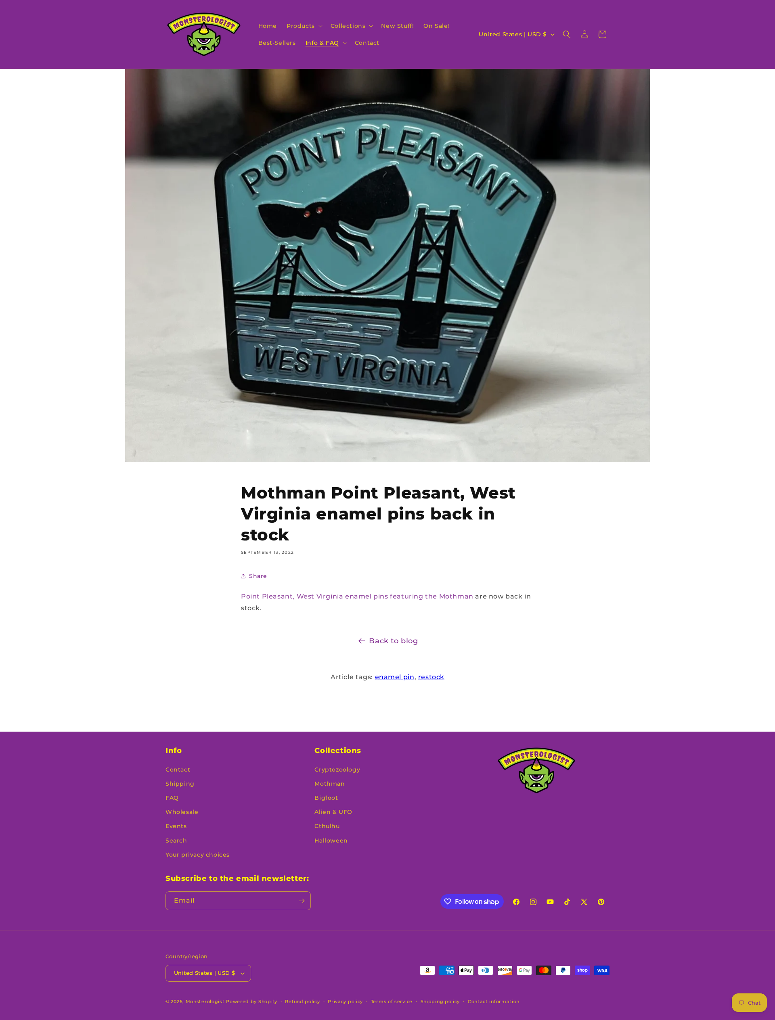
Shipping (180, 783)
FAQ (172, 797)
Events (176, 826)
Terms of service (392, 1001)
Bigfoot (326, 797)
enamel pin (395, 677)
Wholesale (181, 812)
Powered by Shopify (251, 1001)
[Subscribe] (301, 900)
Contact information (493, 1001)
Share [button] (258, 576)
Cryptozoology (337, 769)
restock (431, 677)
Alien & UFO (333, 812)
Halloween (331, 840)
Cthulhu (326, 826)
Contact (177, 769)
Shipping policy (440, 1001)
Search (176, 840)
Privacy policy (345, 1001)
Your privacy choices (197, 854)
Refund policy (302, 1001)
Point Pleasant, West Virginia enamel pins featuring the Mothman (357, 596)
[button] (304, 25)
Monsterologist (205, 1001)
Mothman (329, 783)
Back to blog (393, 640)
